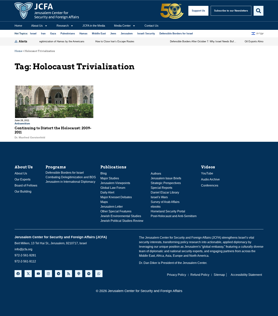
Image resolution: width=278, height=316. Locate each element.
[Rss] (68, 273)
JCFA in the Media (93, 25)
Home (18, 25)
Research (63, 25)
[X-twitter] (28, 273)
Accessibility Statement (246, 274)
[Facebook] (18, 273)
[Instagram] (48, 273)
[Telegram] (58, 273)
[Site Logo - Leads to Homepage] (47, 10)
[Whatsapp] (98, 273)
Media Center (122, 25)
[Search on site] (258, 11)
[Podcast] (78, 273)
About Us (37, 25)
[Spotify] (88, 273)
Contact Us (151, 25)
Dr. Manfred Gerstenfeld (30, 137)
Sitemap (219, 274)
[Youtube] (38, 273)
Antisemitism (22, 123)
